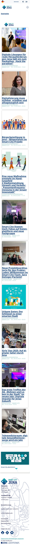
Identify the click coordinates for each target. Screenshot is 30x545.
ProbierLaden (7, 279)
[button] (3, 1)
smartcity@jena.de (7, 513)
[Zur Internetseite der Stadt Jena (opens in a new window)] (10, 543)
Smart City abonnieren (8, 467)
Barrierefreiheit (6, 523)
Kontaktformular (6, 505)
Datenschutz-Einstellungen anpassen (12, 539)
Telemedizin (6, 442)
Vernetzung (6, 235)
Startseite (5, 14)
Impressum (4, 518)
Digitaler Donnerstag (10, 65)
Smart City (5, 67)
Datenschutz (5, 521)
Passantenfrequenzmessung (12, 194)
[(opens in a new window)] (2, 532)
